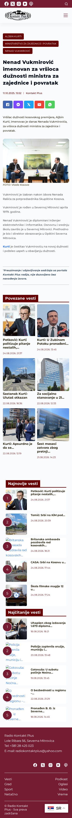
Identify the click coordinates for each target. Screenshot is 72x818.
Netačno (11, 794)
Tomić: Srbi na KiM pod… (48, 515)
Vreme (63, 794)
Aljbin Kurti (13, 36)
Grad (8, 784)
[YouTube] (25, 4)
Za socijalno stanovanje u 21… (50, 395)
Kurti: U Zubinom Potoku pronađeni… (53, 342)
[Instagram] (19, 4)
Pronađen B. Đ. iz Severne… (43, 710)
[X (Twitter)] (13, 4)
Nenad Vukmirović (17, 50)
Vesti (8, 779)
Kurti (6, 246)
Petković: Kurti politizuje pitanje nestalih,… (16, 343)
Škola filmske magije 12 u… (47, 588)
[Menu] (66, 15)
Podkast (61, 779)
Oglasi (63, 784)
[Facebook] (6, 4)
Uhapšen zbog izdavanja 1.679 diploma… (48, 624)
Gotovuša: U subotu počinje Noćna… (44, 671)
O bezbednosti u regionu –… (48, 692)
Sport (8, 789)
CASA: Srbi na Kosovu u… (48, 562)
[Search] (66, 3)
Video (63, 789)
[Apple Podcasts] (31, 4)
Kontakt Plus (34, 93)
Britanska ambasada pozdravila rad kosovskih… (45, 542)
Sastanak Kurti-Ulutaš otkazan (15, 395)
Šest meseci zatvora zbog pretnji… (47, 447)
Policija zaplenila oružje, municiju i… (48, 648)
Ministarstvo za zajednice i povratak (30, 43)
